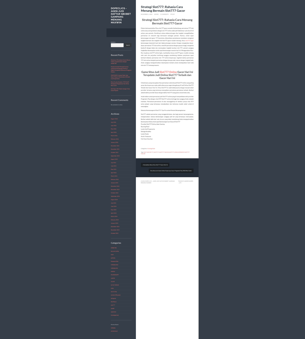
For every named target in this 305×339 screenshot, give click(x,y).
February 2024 (115, 220)
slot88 (112, 308)
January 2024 (114, 223)
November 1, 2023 (146, 14)
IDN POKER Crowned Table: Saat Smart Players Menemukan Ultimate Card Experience (120, 77)
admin (156, 14)
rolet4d (113, 278)
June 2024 (113, 206)
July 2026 (113, 122)
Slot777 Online (168, 71)
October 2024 (114, 193)
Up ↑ (180, 182)
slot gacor (113, 298)
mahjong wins (114, 268)
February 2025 (115, 179)
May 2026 (113, 129)
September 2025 (115, 156)
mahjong (113, 328)
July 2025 (113, 162)
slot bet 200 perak (115, 295)
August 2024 (114, 199)
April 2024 (114, 213)
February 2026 (115, 139)
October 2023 (114, 233)
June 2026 (113, 125)
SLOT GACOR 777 (148, 152)
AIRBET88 (114, 248)
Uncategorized (115, 315)
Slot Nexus (114, 301)
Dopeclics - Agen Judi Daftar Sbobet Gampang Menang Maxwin (121, 15)
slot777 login (189, 40)
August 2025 (114, 159)
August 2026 (114, 119)
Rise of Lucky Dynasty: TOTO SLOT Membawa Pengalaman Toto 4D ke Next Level (120, 83)
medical (113, 271)
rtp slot (113, 281)
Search (113, 42)
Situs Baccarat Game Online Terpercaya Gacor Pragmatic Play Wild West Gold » (171, 170)
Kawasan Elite (114, 261)
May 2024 (113, 209)
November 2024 (115, 189)
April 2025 (114, 172)
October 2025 (114, 152)
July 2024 (113, 203)
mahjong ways (114, 264)
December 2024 (115, 186)
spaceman (113, 311)
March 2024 (114, 216)
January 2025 (114, 182)
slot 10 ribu (114, 291)
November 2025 (115, 149)
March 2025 (114, 176)
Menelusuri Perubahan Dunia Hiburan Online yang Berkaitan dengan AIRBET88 (120, 61)
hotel (112, 254)
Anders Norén (188, 181)
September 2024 (115, 196)
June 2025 (113, 166)
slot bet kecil (114, 331)
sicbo (112, 288)
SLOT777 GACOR (164, 152)
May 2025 (113, 169)
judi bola (113, 258)
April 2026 (114, 132)
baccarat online (115, 251)
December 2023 (115, 226)
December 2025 (115, 145)
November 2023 (115, 230)
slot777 (113, 305)
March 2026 (114, 135)
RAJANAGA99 (115, 274)
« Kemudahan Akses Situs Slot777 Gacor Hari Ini (155, 165)
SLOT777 (156, 152)
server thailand (115, 285)
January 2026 (114, 142)
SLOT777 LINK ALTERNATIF (176, 152)
